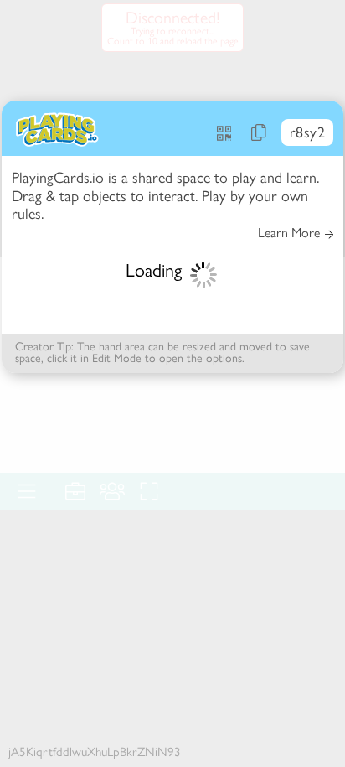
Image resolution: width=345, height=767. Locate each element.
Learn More (289, 233)
